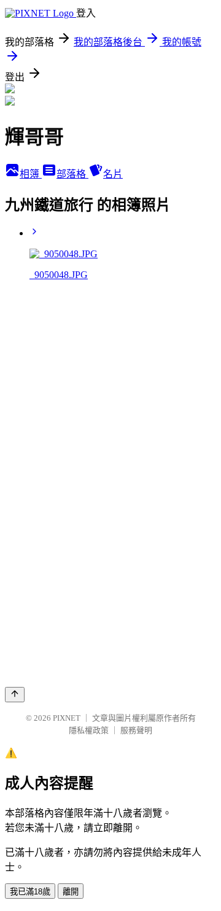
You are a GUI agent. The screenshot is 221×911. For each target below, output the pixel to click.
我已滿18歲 (30, 891)
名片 (113, 174)
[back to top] (15, 694)
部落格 (72, 174)
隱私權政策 (89, 730)
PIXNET (66, 718)
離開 (71, 891)
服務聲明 (136, 730)
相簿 (31, 174)
